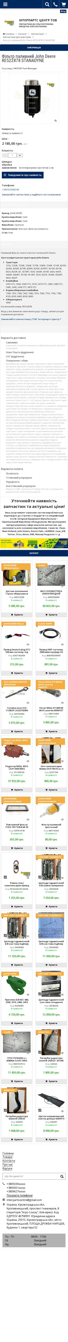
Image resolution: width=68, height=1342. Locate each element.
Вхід (63, 11)
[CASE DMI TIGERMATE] (51, 866)
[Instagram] (34, 1252)
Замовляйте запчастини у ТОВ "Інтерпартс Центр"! (31, 319)
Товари (7, 1157)
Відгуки (7, 1168)
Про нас (7, 1164)
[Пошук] (62, 1177)
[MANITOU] (51, 1042)
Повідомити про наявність (24, 175)
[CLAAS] (51, 575)
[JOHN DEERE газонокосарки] (51, 750)
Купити (18, 614)
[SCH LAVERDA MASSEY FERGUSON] (17, 691)
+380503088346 (10, 189)
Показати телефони (20, 1195)
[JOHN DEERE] (17, 983)
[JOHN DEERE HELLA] (17, 633)
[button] (5, 543)
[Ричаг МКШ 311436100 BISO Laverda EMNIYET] (51, 691)
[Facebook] (26, 1252)
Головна (8, 1153)
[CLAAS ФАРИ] (51, 633)
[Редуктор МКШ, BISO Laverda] (17, 750)
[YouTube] (41, 1252)
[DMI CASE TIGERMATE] (17, 925)
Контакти (8, 1161)
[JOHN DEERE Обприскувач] (17, 575)
